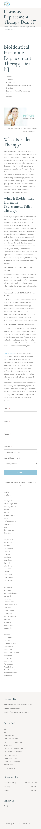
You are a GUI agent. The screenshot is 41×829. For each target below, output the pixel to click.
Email (7, 421)
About (7, 732)
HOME (6, 729)
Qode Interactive (16, 824)
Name (7, 409)
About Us (9, 735)
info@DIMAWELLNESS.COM (19, 712)
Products (8, 765)
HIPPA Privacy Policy (15, 742)
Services (8, 745)
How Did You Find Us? (13, 458)
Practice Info (12, 739)
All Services (11, 758)
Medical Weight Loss (15, 748)
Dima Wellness (9, 353)
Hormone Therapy (13, 752)
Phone (7, 434)
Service (7, 447)
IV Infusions (11, 755)
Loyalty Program (12, 761)
